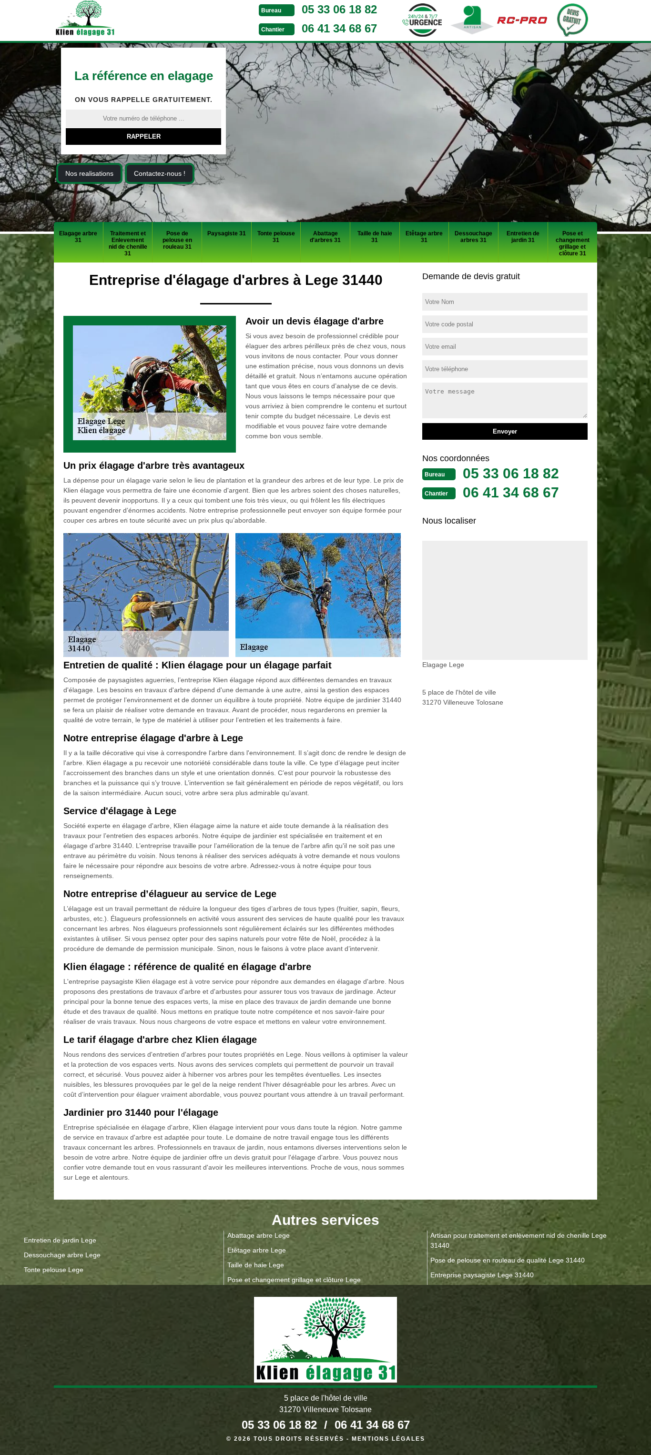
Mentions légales (388, 1438)
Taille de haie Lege (255, 1265)
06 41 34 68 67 (339, 28)
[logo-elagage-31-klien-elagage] (120, 19)
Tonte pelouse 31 (276, 236)
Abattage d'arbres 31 (325, 236)
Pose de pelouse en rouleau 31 (177, 240)
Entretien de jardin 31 (523, 236)
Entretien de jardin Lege (60, 1240)
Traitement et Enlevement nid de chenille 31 (128, 243)
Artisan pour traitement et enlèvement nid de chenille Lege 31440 (518, 1240)
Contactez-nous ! (159, 173)
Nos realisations (89, 173)
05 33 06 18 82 (339, 9)
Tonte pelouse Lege (53, 1269)
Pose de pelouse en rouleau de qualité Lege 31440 (507, 1260)
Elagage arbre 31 (78, 236)
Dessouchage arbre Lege (62, 1255)
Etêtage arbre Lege (256, 1250)
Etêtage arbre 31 (424, 236)
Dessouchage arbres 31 (473, 236)
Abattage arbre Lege (258, 1235)
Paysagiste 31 (226, 233)
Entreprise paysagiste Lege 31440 (482, 1275)
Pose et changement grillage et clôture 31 (573, 243)
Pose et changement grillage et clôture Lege (294, 1279)
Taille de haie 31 (374, 236)
